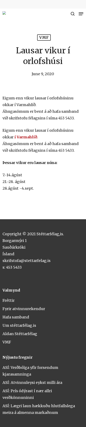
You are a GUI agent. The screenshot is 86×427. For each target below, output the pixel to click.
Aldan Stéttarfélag (20, 333)
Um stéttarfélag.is (19, 325)
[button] (81, 14)
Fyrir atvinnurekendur (24, 308)
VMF (44, 37)
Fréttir (9, 300)
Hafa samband (16, 317)
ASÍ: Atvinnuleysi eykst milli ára (32, 382)
